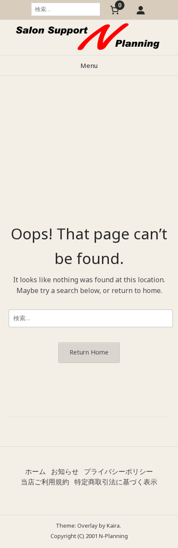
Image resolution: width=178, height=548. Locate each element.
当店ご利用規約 (45, 482)
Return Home (89, 352)
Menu (89, 65)
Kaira (113, 525)
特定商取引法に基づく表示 (115, 482)
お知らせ (65, 471)
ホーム (35, 471)
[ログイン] (140, 9)
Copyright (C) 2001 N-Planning (89, 536)
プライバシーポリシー (118, 471)
